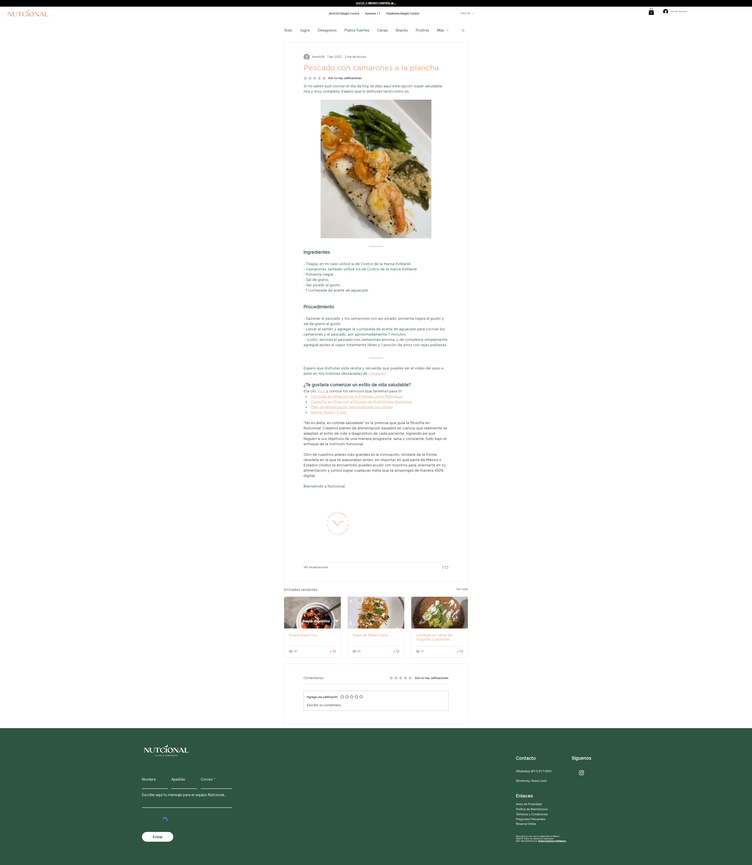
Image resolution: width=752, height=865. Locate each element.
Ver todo (462, 589)
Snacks (402, 30)
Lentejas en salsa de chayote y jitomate (434, 637)
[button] (467, 13)
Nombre (149, 779)
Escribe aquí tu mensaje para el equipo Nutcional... (184, 794)
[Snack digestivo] (312, 612)
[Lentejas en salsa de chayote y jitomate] (439, 612)
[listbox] (467, 13)
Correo (207, 779)
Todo (288, 30)
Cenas (382, 30)
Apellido (178, 779)
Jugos (305, 30)
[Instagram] (581, 772)
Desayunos (327, 30)
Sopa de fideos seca (370, 635)
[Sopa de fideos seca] (376, 612)
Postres (422, 30)
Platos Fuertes (356, 30)
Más (440, 30)
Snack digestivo (303, 635)
